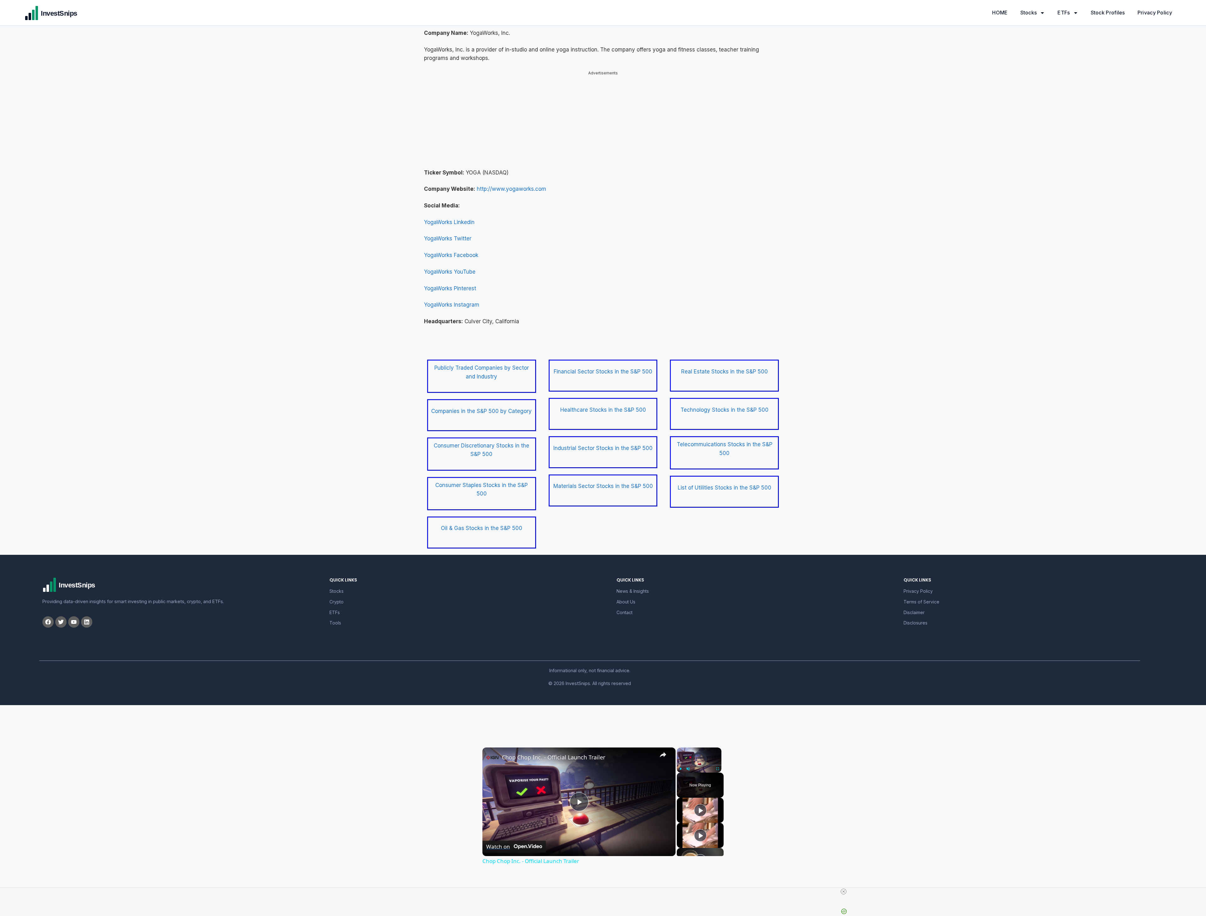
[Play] (680, 769)
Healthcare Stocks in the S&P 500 (603, 410)
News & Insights (633, 591)
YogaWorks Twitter (447, 238)
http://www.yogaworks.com (511, 189)
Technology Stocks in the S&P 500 (725, 410)
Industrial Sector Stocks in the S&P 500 (603, 448)
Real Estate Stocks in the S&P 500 (724, 371)
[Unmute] (688, 769)
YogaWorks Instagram (451, 305)
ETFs (1063, 12)
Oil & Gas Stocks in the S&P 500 (481, 528)
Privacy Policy (1155, 12)
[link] (492, 757)
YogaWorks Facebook (451, 255)
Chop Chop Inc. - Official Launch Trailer (553, 757)
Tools (335, 622)
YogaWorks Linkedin (449, 222)
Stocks (1028, 12)
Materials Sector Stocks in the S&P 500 (603, 486)
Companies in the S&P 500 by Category (481, 411)
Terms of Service (921, 601)
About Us (626, 601)
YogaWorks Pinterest (450, 288)
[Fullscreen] (717, 769)
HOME (1000, 12)
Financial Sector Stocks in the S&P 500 (603, 371)
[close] (843, 891)
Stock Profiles (1108, 12)
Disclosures (915, 622)
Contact (625, 612)
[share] (663, 754)
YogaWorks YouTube (449, 272)
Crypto (336, 601)
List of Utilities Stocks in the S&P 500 (724, 488)
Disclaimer (914, 612)
